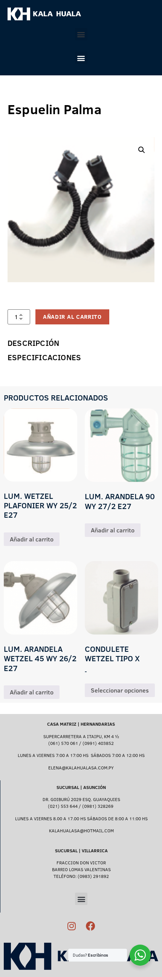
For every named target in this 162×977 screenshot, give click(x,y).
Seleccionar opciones (120, 690)
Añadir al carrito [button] (31, 539)
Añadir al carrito (72, 317)
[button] (81, 34)
